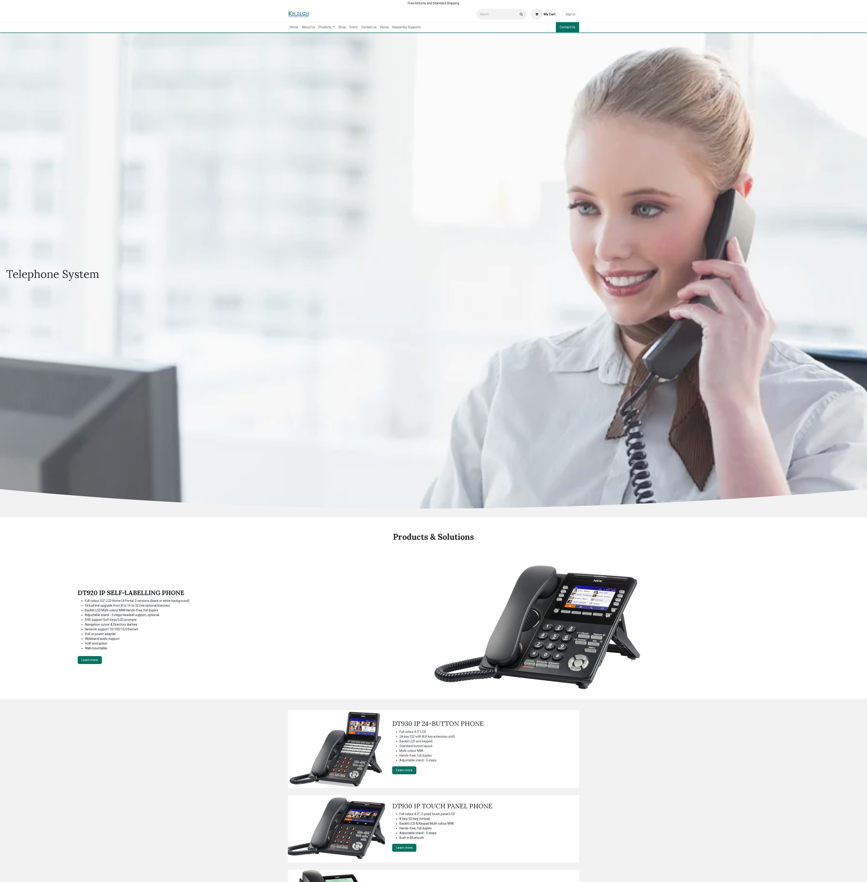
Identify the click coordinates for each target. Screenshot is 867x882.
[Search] (521, 14)
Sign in (570, 14)
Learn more (90, 660)
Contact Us (567, 27)
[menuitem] (294, 27)
